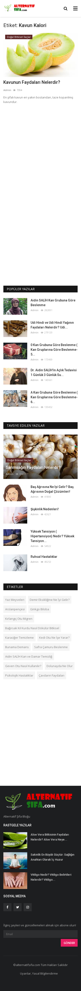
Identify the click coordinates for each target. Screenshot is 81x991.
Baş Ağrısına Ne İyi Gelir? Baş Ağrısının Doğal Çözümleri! (52, 489)
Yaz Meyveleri (14, 600)
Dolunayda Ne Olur (60, 666)
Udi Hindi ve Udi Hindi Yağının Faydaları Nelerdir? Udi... (52, 325)
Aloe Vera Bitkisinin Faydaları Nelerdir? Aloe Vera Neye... (50, 837)
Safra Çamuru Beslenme (51, 647)
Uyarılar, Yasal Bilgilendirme (39, 973)
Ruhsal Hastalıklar (44, 556)
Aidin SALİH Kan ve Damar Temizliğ (28, 656)
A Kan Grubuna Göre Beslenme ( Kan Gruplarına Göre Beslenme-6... (54, 397)
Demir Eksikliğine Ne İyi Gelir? (50, 600)
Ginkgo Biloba (39, 609)
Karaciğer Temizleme (19, 638)
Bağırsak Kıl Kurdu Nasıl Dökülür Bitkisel (32, 628)
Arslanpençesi (15, 609)
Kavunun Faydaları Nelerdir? (31, 82)
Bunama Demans (17, 647)
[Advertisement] (40, 150)
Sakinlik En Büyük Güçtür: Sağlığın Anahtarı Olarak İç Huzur (52, 857)
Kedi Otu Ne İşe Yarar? (54, 638)
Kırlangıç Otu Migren (18, 619)
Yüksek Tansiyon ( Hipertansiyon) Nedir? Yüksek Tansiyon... (52, 536)
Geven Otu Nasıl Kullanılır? (23, 666)
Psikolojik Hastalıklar (19, 675)
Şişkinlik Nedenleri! (45, 509)
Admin (7, 90)
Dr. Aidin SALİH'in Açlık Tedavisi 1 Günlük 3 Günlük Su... (54, 372)
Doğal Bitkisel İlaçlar (19, 37)
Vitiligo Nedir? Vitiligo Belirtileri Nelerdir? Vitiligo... (51, 877)
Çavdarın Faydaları (51, 675)
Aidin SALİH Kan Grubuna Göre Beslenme (53, 302)
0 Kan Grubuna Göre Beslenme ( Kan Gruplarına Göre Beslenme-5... (54, 349)
